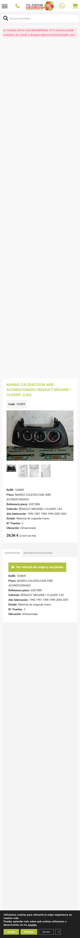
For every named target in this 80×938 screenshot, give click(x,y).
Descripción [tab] (12, 553)
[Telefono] (17, 6)
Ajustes (46, 931)
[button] (68, 415)
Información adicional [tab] (38, 553)
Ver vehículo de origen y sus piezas (39, 567)
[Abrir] (5, 6)
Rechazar (28, 931)
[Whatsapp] (63, 6)
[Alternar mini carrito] (75, 6)
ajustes (32, 925)
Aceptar (11, 931)
